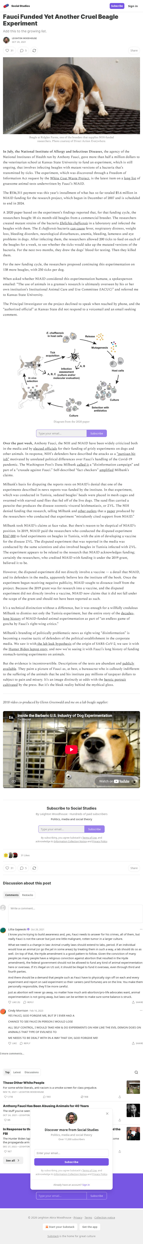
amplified (106, 470)
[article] (71, 1089)
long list (130, 178)
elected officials (45, 448)
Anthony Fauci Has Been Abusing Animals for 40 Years (46, 1106)
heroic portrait (115, 679)
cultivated (10, 684)
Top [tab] (7, 1072)
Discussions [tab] (32, 1072)
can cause (77, 228)
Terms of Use (89, 1170)
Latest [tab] (17, 1072)
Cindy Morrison (18, 1010)
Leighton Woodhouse (24, 38)
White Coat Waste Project (69, 178)
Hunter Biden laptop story (28, 649)
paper (111, 511)
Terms (88, 1217)
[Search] (136, 1072)
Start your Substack (61, 1227)
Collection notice (104, 1217)
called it (83, 464)
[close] (107, 1114)
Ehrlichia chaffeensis (74, 223)
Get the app (89, 1227)
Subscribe (117, 6)
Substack (53, 1236)
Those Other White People (23, 1083)
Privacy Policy (99, 1174)
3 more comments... (12, 1053)
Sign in (133, 6)
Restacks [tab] (27, 895)
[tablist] (19, 895)
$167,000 (9, 536)
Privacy (78, 1217)
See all (10, 1160)
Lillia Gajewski (17, 929)
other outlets (87, 511)
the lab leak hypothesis (54, 643)
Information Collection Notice (70, 1174)
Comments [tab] (11, 895)
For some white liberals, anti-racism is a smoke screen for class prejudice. (50, 1087)
